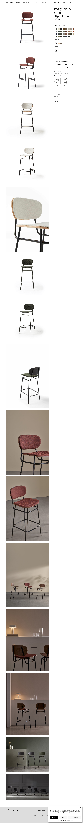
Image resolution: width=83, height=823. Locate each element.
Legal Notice (70, 820)
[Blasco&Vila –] (41, 2)
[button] (80, 807)
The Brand (18, 2)
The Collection (9, 2)
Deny (63, 817)
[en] (63, 2)
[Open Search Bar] (73, 3)
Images (56, 96)
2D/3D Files (57, 94)
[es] (59, 2)
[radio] (56, 29)
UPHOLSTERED (60, 25)
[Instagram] (11, 810)
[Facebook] (8, 810)
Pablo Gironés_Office (47, 820)
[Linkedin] (14, 810)
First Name (65, 820)
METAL (57, 47)
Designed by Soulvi (35, 820)
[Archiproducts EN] (17, 810)
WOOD (57, 40)
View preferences (74, 817)
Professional (26, 2)
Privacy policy (34, 815)
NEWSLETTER (41, 810)
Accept (54, 817)
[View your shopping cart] (70, 3)
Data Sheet (57, 93)
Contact (54, 2)
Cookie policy (60, 820)
